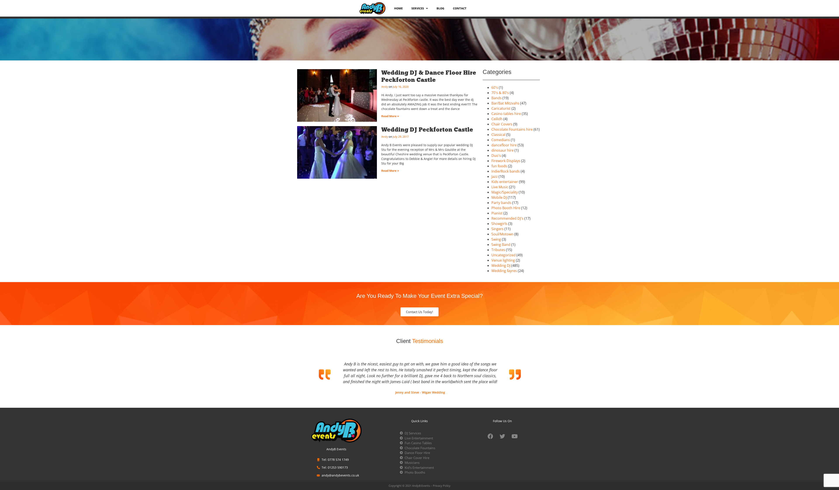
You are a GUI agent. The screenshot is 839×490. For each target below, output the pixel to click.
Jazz (494, 176)
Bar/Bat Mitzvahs (505, 103)
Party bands (501, 202)
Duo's (496, 155)
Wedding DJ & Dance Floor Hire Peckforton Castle (428, 76)
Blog (440, 8)
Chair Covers (501, 124)
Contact (459, 8)
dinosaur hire (502, 150)
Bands (496, 98)
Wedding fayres (504, 270)
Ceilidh (497, 119)
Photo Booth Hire (505, 208)
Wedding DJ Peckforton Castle (427, 129)
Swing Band (500, 244)
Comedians (500, 139)
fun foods (499, 166)
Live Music (499, 187)
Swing (496, 239)
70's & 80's (500, 92)
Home (398, 8)
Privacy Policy (442, 486)
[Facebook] (490, 436)
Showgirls (499, 223)
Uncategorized (503, 255)
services (417, 8)
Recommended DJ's (507, 218)
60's (494, 87)
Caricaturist (501, 108)
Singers (497, 228)
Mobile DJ (499, 197)
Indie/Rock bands (505, 171)
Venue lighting (503, 260)
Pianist (497, 213)
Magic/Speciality (504, 192)
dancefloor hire (504, 145)
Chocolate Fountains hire (512, 129)
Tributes (498, 249)
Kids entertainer (504, 181)
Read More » (390, 116)
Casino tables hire (506, 113)
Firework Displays (505, 160)
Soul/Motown (502, 234)
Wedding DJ (500, 265)
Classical (498, 134)
